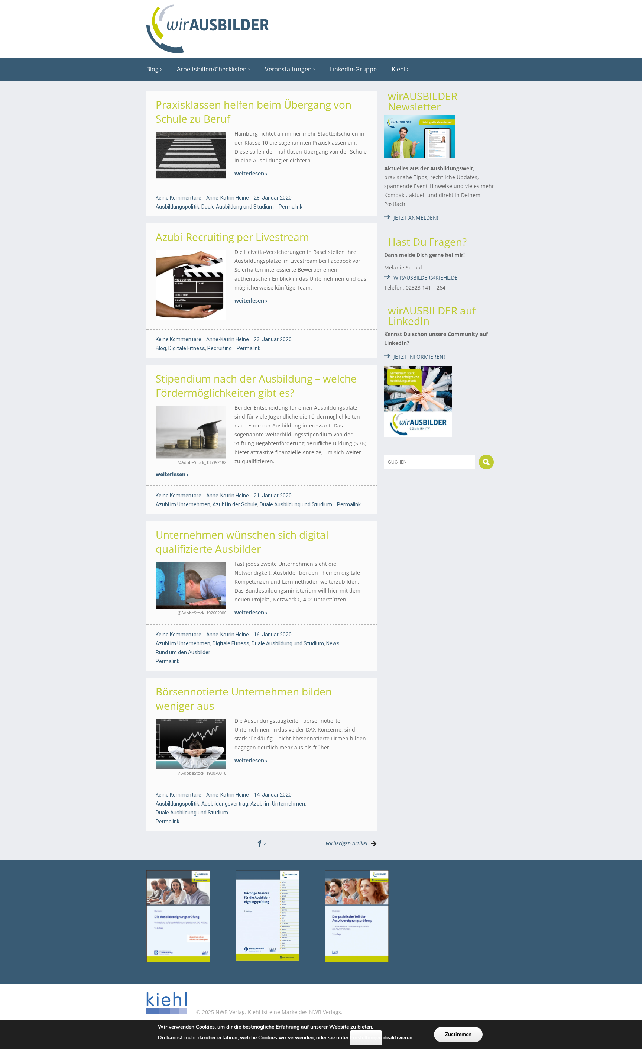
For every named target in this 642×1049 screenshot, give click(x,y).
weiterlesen (249, 173)
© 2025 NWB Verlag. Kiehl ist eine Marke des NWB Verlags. (269, 1012)
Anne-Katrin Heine (227, 198)
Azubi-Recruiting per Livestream (232, 237)
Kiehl (398, 69)
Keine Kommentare (178, 198)
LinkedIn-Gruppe (353, 69)
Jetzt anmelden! (415, 217)
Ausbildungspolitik (177, 207)
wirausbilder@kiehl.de (425, 277)
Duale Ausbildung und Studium (237, 207)
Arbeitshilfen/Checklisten (212, 69)
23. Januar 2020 (273, 339)
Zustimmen (458, 1034)
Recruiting (219, 348)
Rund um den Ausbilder (183, 652)
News (333, 643)
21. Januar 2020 (273, 495)
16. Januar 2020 (273, 635)
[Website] (207, 26)
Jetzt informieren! (419, 356)
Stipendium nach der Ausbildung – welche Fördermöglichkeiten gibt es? (256, 385)
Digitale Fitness (186, 348)
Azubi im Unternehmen (183, 504)
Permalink (290, 207)
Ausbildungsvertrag (224, 804)
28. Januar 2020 (273, 198)
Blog (152, 69)
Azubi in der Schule (235, 504)
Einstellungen (366, 1037)
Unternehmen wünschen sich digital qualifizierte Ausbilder (242, 541)
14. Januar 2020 (273, 795)
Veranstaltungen (288, 69)
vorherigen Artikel (346, 843)
